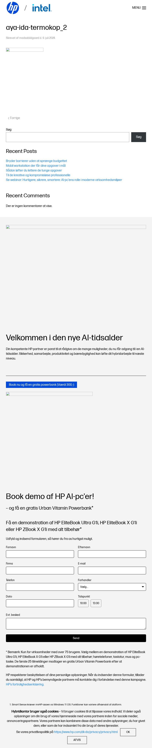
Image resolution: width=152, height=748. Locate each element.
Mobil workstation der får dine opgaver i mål (36, 166)
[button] (139, 8)
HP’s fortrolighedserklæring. (25, 684)
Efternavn (84, 547)
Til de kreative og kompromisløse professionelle (38, 175)
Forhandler (84, 580)
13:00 (96, 603)
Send (76, 638)
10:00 (83, 603)
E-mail (82, 563)
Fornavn (11, 547)
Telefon (10, 580)
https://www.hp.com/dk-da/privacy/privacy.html (86, 732)
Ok (128, 732)
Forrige (15, 118)
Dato (9, 596)
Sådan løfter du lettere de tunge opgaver (34, 170)
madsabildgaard (29, 38)
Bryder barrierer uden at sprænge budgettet (36, 161)
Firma (9, 563)
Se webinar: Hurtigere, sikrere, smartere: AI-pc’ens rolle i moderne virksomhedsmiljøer (64, 180)
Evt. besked (13, 615)
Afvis (77, 740)
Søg (8, 130)
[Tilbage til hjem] (29, 8)
